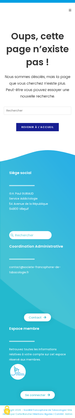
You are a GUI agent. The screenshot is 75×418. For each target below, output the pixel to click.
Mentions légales (43, 414)
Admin (68, 414)
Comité (59, 414)
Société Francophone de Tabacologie (45, 410)
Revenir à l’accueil (37, 127)
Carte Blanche (23, 414)
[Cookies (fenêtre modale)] (7, 411)
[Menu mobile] (70, 10)
